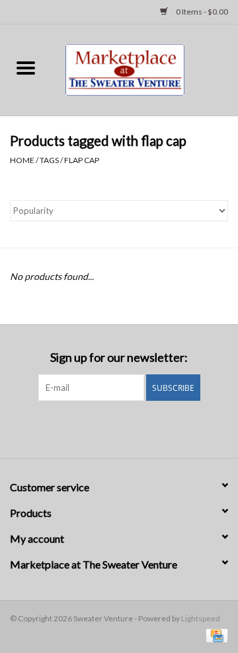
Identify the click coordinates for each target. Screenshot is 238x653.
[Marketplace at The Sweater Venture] (144, 68)
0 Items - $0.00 (201, 12)
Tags (49, 160)
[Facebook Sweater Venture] (107, 427)
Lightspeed (200, 618)
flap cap (81, 160)
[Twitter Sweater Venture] (130, 427)
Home (22, 160)
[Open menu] (26, 67)
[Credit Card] (214, 635)
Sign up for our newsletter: (119, 357)
